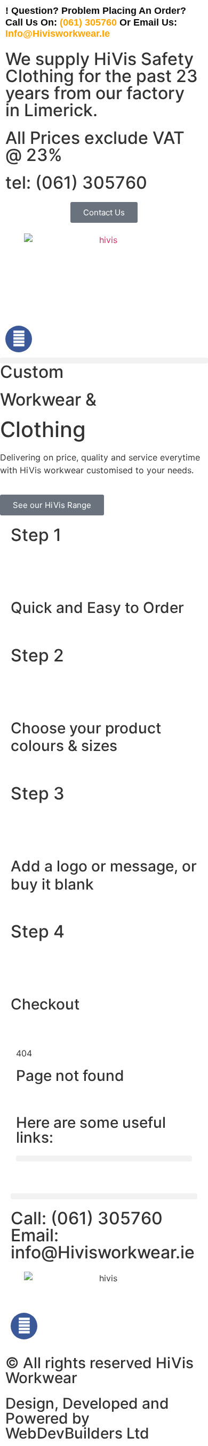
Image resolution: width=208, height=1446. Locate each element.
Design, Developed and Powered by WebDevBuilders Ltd (87, 1418)
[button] (104, 360)
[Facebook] (18, 339)
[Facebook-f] (24, 1326)
